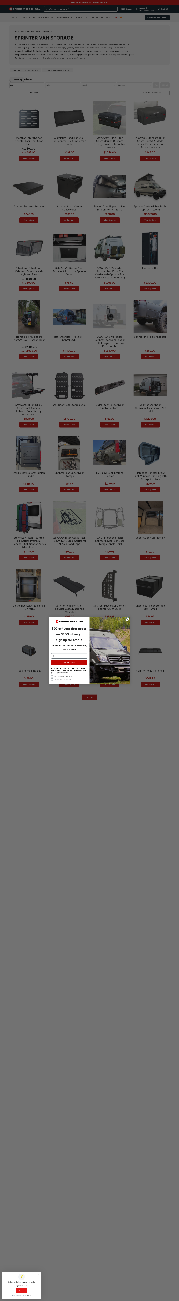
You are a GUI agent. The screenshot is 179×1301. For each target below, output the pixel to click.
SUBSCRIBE (69, 662)
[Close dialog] (127, 619)
